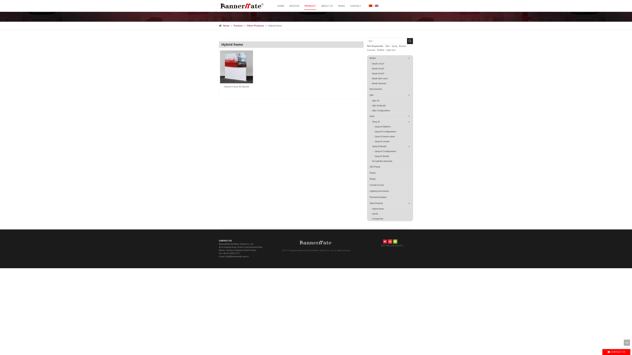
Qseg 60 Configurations (385, 151)
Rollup (373, 179)
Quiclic (375, 214)
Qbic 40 (375, 101)
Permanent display (378, 197)
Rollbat (380, 50)
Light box (390, 50)
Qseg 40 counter (382, 141)
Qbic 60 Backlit (379, 106)
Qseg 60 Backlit (379, 146)
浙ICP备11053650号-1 (392, 245)
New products (376, 89)
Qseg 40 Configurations (385, 131)
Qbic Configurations (381, 110)
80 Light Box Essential (382, 161)
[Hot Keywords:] (410, 41)
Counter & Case (377, 185)
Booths (402, 46)
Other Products (376, 203)
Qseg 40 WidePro (383, 127)
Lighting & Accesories (379, 191)
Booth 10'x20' (378, 69)
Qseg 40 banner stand (385, 136)
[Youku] (390, 241)
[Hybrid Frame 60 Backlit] (236, 66)
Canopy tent (377, 219)
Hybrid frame (378, 209)
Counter (371, 50)
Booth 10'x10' (378, 64)
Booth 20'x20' (378, 73)
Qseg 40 (376, 122)
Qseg (394, 46)
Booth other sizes (380, 78)
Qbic (387, 46)
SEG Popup (375, 167)
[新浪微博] (385, 241)
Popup (373, 173)
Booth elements (379, 83)
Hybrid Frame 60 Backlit (236, 86)
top (627, 343)
